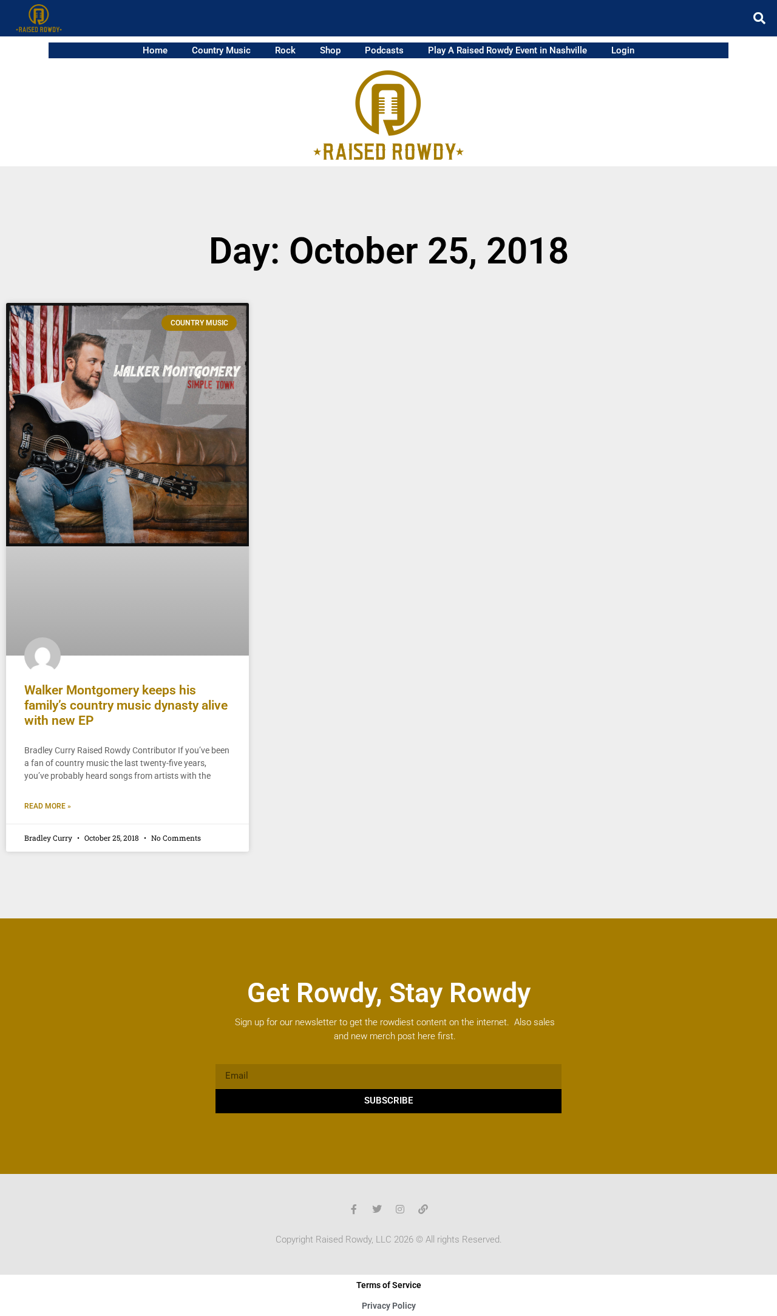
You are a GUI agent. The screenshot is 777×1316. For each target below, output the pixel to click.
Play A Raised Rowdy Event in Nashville (507, 50)
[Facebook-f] (354, 1209)
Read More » (47, 806)
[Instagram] (400, 1209)
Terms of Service (388, 1285)
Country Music (221, 50)
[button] (759, 18)
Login (622, 50)
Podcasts (384, 50)
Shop (330, 50)
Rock (285, 50)
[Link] (423, 1209)
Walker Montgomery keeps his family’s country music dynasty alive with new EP (126, 705)
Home (155, 50)
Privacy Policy (389, 1306)
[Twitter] (377, 1209)
